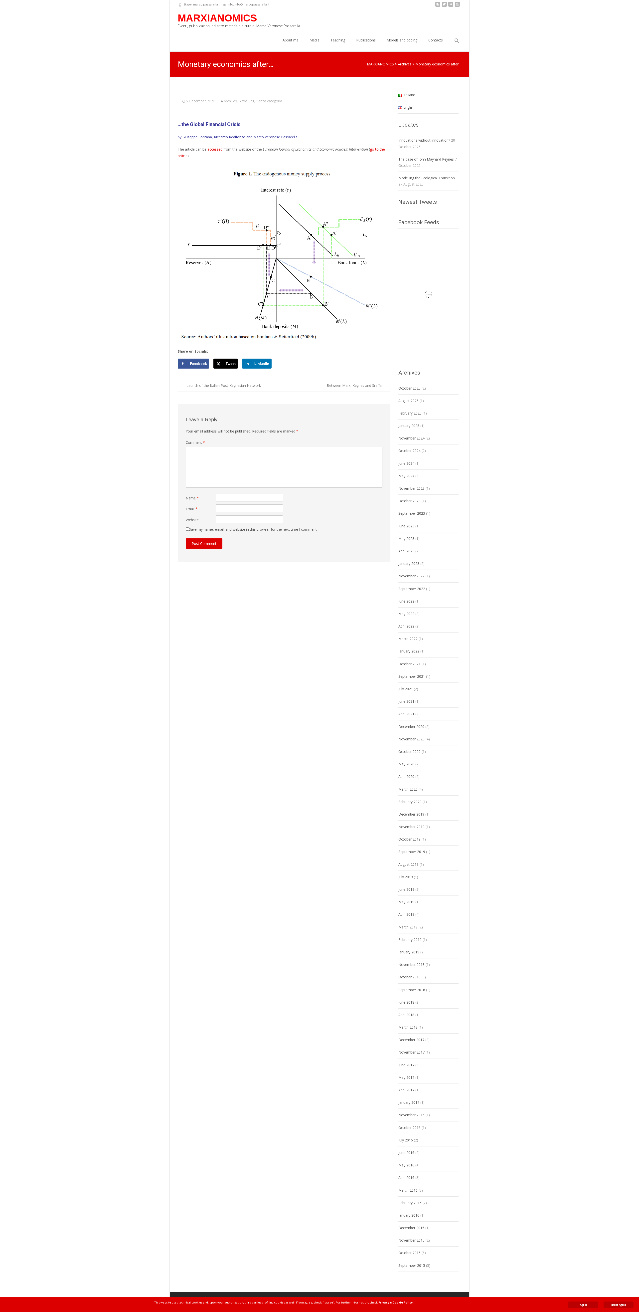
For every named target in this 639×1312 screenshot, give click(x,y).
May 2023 (406, 538)
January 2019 (408, 952)
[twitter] (444, 6)
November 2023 (411, 488)
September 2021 (411, 676)
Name (192, 498)
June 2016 (406, 1152)
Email (191, 508)
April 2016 (406, 1177)
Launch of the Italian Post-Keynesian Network (221, 385)
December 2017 (411, 1039)
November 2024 (411, 438)
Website (192, 519)
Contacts (435, 40)
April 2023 (406, 551)
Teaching (337, 40)
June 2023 (406, 526)
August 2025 (408, 400)
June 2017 (406, 1065)
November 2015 (411, 1240)
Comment (195, 442)
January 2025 (408, 425)
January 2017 (408, 1102)
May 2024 (406, 475)
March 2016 (408, 1190)
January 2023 (408, 563)
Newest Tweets (417, 202)
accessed (214, 149)
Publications (366, 40)
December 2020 (411, 726)
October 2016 (409, 1127)
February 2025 (410, 413)
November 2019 (411, 826)
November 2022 (411, 576)
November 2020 (411, 739)
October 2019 (409, 839)
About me (291, 40)
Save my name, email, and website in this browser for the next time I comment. (253, 529)
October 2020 (409, 751)
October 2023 (409, 500)
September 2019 (411, 851)
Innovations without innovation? (424, 140)
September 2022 (411, 588)
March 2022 (408, 638)
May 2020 (406, 764)
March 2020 (408, 789)
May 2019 (406, 901)
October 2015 (409, 1252)
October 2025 (409, 388)
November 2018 (411, 964)
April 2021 (406, 713)
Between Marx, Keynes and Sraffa (356, 385)
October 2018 (409, 977)
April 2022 (406, 626)
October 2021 (409, 663)
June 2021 (406, 701)
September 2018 (411, 989)
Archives (230, 101)
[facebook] (437, 6)
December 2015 (411, 1227)
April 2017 (406, 1090)
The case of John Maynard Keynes (426, 159)
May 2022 (406, 613)
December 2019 (411, 814)
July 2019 (405, 877)
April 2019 (406, 914)
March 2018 (408, 1027)
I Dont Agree (619, 1305)
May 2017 (406, 1077)
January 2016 (408, 1215)
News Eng (246, 101)
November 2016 (411, 1114)
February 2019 (410, 939)
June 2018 (406, 1002)
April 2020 (406, 776)
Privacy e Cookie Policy (395, 1302)
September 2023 (411, 513)
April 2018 (406, 1014)
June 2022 (406, 601)
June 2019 (406, 889)
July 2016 (405, 1140)
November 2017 (411, 1052)
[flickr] (450, 6)
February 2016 (410, 1202)
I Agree (583, 1305)
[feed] (457, 6)
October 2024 (409, 450)
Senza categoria (269, 101)
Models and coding (402, 40)
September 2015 (411, 1265)
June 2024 (406, 463)
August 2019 (408, 864)
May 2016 (406, 1165)
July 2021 (405, 688)
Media (315, 40)
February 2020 (410, 801)
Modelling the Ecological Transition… (428, 178)
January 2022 (408, 651)
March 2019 (408, 927)
